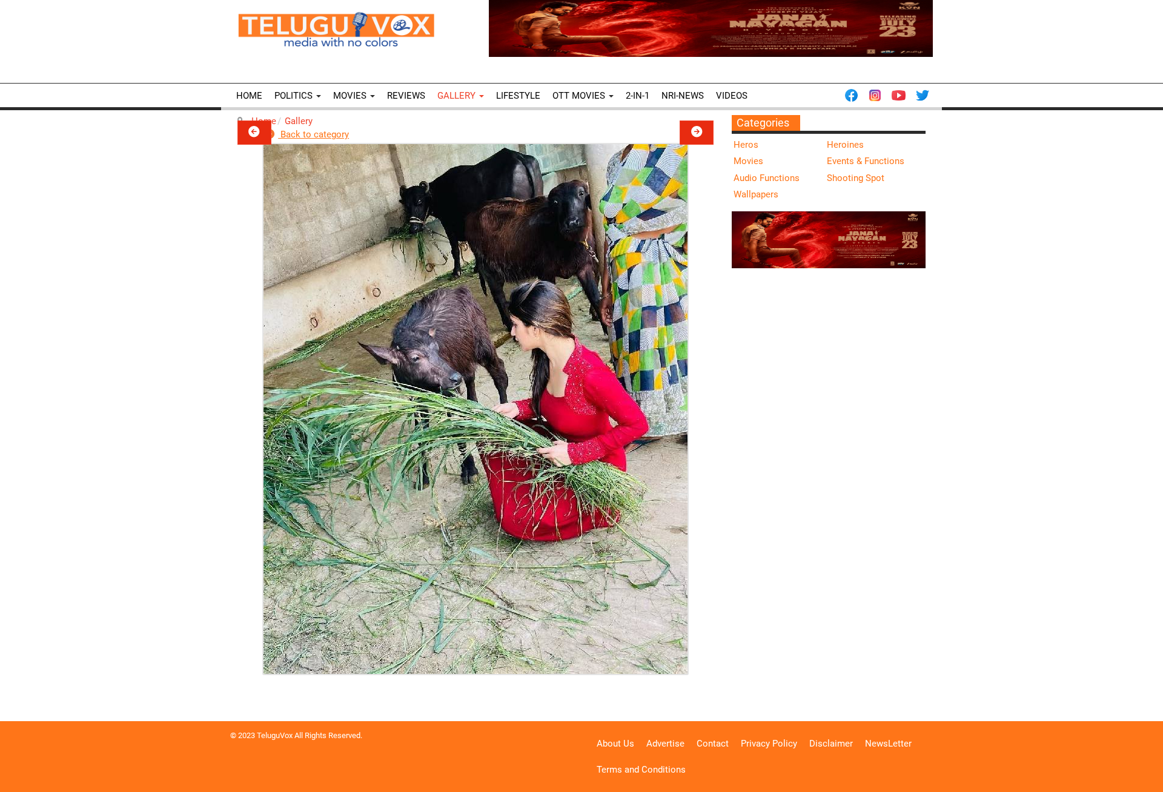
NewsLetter (888, 743)
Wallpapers (756, 194)
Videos (731, 95)
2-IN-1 (637, 95)
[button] (254, 132)
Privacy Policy (769, 743)
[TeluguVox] (336, 29)
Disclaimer (831, 743)
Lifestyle (518, 95)
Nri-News (682, 95)
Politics (294, 95)
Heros (746, 144)
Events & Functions (865, 161)
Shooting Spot (855, 178)
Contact (713, 743)
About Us (615, 743)
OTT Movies (580, 95)
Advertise (665, 743)
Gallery (457, 95)
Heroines (845, 144)
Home (249, 95)
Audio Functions (767, 178)
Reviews (406, 95)
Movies (351, 95)
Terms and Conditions (641, 769)
